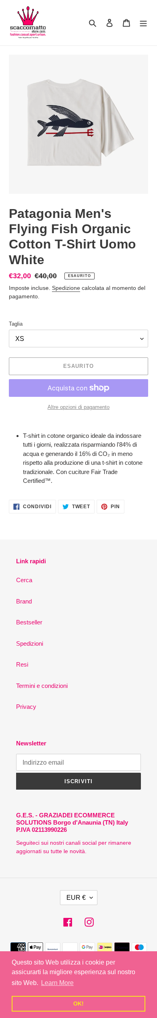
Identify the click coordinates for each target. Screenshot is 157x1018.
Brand (24, 601)
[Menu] (143, 22)
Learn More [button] (57, 982)
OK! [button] (78, 1003)
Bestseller (29, 622)
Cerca (24, 580)
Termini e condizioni (42, 685)
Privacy (26, 706)
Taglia (16, 324)
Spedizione (66, 288)
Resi (22, 664)
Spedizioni (29, 643)
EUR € (76, 897)
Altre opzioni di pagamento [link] (78, 407)
